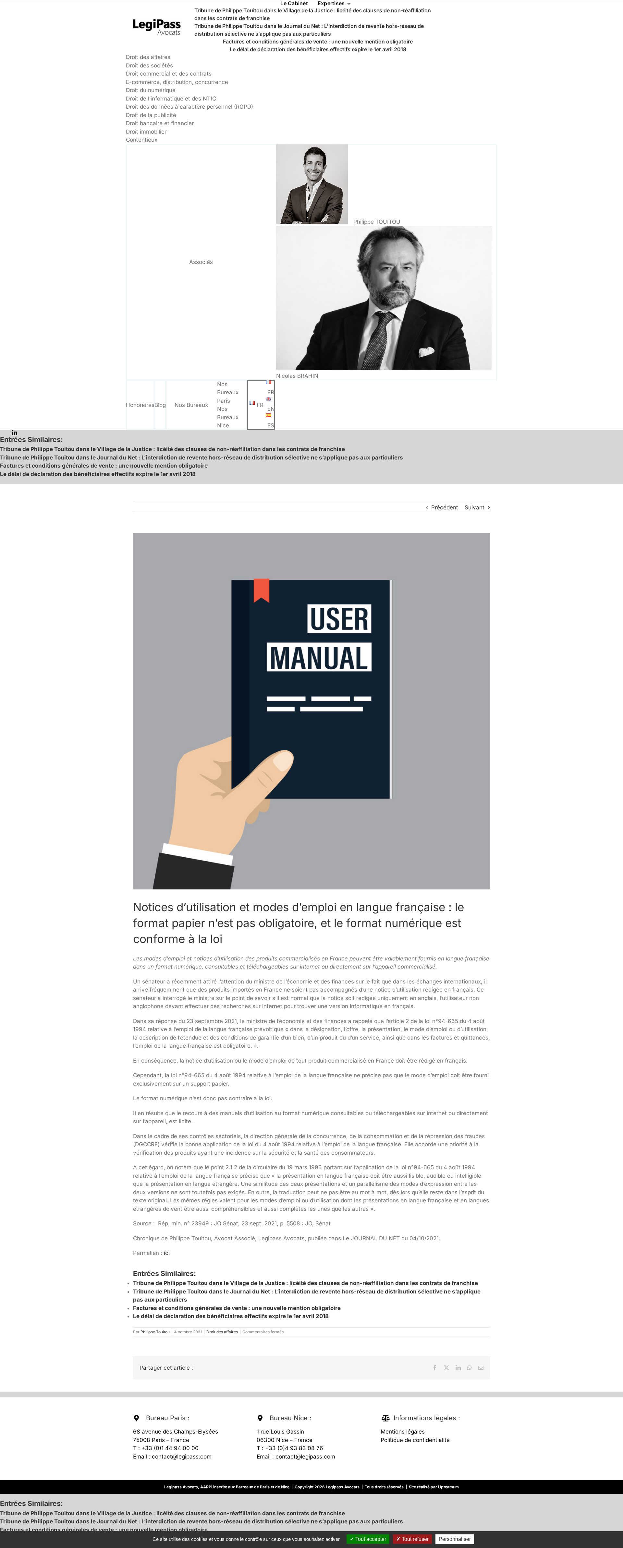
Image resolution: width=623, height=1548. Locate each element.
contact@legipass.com (182, 1456)
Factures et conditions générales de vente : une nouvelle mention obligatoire (318, 41)
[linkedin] (14, 432)
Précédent (444, 507)
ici (167, 1253)
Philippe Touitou (155, 1331)
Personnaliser (455, 1539)
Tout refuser (414, 1539)
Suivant (474, 507)
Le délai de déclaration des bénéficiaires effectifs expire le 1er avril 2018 (318, 49)
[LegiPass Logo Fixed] (157, 19)
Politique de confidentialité (415, 1440)
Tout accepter (370, 1539)
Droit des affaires (222, 1331)
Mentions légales (403, 1431)
